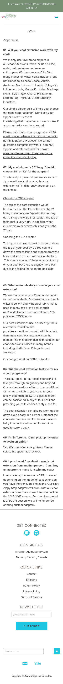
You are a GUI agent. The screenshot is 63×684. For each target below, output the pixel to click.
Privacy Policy (31, 591)
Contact (31, 574)
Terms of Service (31, 597)
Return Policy (31, 585)
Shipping (31, 580)
